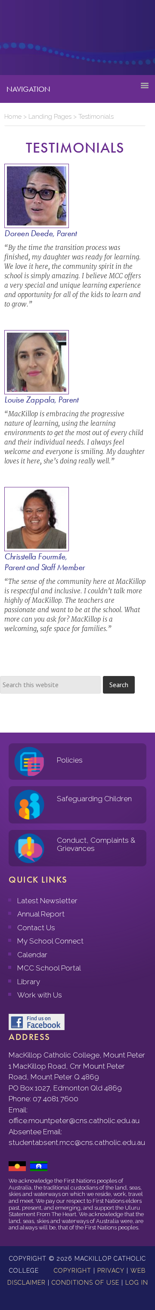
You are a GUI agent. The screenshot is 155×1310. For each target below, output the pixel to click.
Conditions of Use (85, 1282)
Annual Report (41, 914)
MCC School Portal (49, 968)
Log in (136, 1282)
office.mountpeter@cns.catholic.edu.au (74, 1120)
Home (13, 116)
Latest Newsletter (47, 900)
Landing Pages (49, 116)
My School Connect (50, 941)
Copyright (72, 1270)
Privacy (110, 1270)
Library (28, 981)
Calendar (32, 954)
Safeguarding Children (94, 798)
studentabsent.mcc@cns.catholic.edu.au (77, 1142)
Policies (70, 760)
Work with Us (39, 995)
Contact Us (36, 927)
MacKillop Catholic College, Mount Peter (35, 40)
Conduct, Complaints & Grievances (96, 844)
